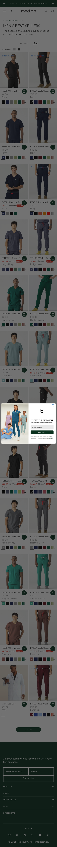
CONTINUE (42, 432)
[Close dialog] (53, 405)
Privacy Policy (50, 438)
